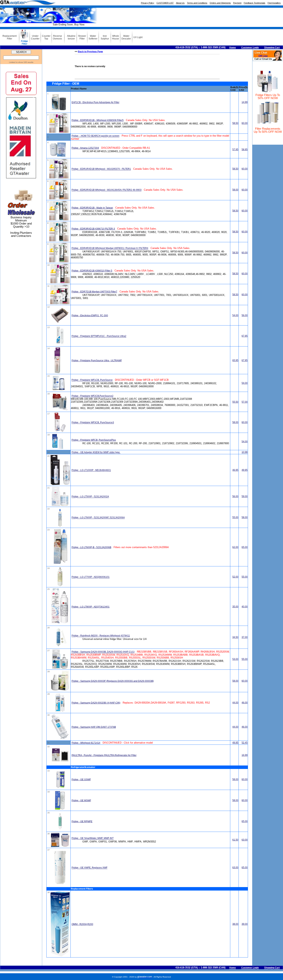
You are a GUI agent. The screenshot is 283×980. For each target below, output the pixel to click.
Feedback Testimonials (254, 3)
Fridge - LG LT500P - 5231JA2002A (90, 496)
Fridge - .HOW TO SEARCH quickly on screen (95, 136)
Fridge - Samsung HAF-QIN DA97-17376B (94, 727)
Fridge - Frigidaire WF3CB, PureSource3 (93, 422)
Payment (237, 3)
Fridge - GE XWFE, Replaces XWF (89, 867)
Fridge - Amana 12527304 (85, 148)
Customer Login (250, 47)
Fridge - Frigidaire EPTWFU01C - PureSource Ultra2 (99, 336)
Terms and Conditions (197, 3)
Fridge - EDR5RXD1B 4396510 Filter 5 (92, 270)
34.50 (235, 637)
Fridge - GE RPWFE (82, 821)
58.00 (235, 189)
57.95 (235, 149)
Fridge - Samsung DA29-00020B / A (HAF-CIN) (96, 702)
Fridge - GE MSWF (81, 800)
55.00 (235, 517)
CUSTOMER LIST (165, 3)
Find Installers (274, 3)
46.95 (235, 470)
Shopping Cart (272, 47)
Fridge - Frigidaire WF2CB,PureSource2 (92, 396)
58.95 (245, 149)
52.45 (245, 742)
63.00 (245, 839)
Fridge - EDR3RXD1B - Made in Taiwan (92, 207)
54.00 (235, 315)
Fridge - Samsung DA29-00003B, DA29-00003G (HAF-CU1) (103, 652)
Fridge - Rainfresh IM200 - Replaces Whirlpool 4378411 (101, 635)
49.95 (245, 470)
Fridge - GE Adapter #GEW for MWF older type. (96, 452)
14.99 (245, 102)
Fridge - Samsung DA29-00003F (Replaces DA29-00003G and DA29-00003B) (113, 681)
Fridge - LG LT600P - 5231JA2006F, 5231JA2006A (98, 517)
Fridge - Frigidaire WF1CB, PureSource (92, 380)
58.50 (235, 123)
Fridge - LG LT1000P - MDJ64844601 (91, 470)
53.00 (235, 659)
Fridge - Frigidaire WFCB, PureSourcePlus (94, 440)
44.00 (235, 702)
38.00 (235, 924)
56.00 (245, 315)
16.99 (245, 755)
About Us (180, 3)
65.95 (235, 360)
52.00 (235, 576)
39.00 (245, 924)
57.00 (245, 402)
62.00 (235, 547)
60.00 (245, 123)
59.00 (245, 496)
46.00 (245, 702)
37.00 (245, 637)
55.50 (235, 402)
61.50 (235, 839)
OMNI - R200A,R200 (82, 924)
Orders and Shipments (220, 3)
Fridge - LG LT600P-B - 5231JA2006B (91, 547)
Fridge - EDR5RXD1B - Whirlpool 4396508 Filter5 (98, 120)
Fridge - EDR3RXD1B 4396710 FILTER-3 (93, 228)
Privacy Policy (147, 3)
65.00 (245, 547)
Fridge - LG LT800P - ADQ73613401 (91, 606)
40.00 (245, 606)
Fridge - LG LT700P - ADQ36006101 (91, 577)
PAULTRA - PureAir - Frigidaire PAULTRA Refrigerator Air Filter (104, 755)
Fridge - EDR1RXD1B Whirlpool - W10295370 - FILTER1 (101, 169)
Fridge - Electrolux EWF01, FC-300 (90, 315)
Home (232, 47)
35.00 (235, 606)
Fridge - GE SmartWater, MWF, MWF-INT (93, 838)
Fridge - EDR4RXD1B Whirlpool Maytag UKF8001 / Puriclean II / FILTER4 (110, 248)
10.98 (245, 452)
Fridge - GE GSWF (81, 779)
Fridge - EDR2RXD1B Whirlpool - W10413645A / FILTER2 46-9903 (107, 190)
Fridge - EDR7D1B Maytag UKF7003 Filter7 (94, 291)
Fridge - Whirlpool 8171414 (86, 742)
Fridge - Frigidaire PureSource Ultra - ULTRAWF (97, 360)
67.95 (245, 336)
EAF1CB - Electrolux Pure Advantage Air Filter (95, 102)
